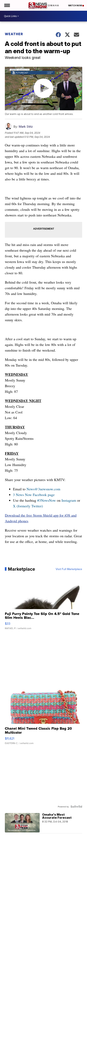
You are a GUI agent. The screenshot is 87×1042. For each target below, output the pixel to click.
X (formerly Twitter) (28, 506)
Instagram (69, 500)
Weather (14, 34)
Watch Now (75, 5)
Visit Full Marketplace (69, 569)
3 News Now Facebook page (34, 494)
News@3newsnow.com (43, 489)
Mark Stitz (26, 126)
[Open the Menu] (7, 5)
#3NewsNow (46, 500)
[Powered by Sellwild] (76, 806)
